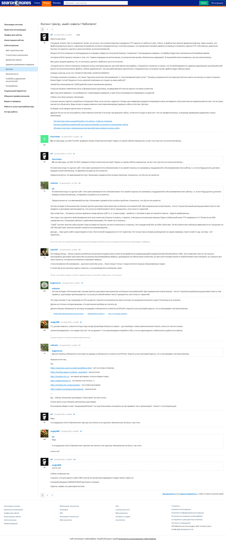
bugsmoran (55, 283)
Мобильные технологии (69, 506)
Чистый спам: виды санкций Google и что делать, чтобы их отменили (82, 121)
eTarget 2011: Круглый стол (97, 314)
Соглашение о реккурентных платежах (187, 519)
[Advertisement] (113, 13)
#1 (81, 136)
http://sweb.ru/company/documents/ (67, 389)
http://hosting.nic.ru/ (59, 376)
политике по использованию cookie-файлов (137, 538)
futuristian (55, 136)
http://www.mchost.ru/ (60, 380)
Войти (204, 2)
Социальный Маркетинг (15, 90)
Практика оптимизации (15, 29)
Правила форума (11, 523)
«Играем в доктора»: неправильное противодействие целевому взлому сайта (86, 128)
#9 (81, 431)
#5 (82, 283)
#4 (79, 249)
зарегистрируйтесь (188, 493)
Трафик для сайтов (13, 35)
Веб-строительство (14, 50)
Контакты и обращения (180, 523)
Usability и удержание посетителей (16, 79)
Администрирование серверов (20, 64)
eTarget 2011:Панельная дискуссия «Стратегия (69, 314)
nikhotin (54, 183)
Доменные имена (14, 59)
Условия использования (181, 509)
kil (51, 34)
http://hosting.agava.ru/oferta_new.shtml (68, 372)
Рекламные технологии (69, 516)
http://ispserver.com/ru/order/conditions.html (71, 368)
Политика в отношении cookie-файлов (186, 516)
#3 (79, 183)
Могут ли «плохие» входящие (118, 314)
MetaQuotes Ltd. (187, 529)
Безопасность (12, 74)
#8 (74, 414)
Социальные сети (123, 509)
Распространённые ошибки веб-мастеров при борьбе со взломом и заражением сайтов (90, 124)
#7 (79, 345)
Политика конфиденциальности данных (187, 513)
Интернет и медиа (123, 516)
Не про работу (11, 111)
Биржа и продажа (12, 101)
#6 (81, 322)
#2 (74, 153)
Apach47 (54, 249)
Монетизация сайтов (14, 40)
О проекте (175, 506)
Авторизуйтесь (169, 493)
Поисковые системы (13, 24)
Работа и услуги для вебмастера (19, 106)
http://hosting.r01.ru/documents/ (65, 385)
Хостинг (9, 69)
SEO (61, 513)
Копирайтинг (12, 86)
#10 (74, 459)
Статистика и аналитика (17, 55)
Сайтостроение (11, 45)
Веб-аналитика (66, 520)
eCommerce (120, 520)
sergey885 (55, 322)
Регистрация (217, 2)
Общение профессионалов (16, 96)
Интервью (64, 509)
